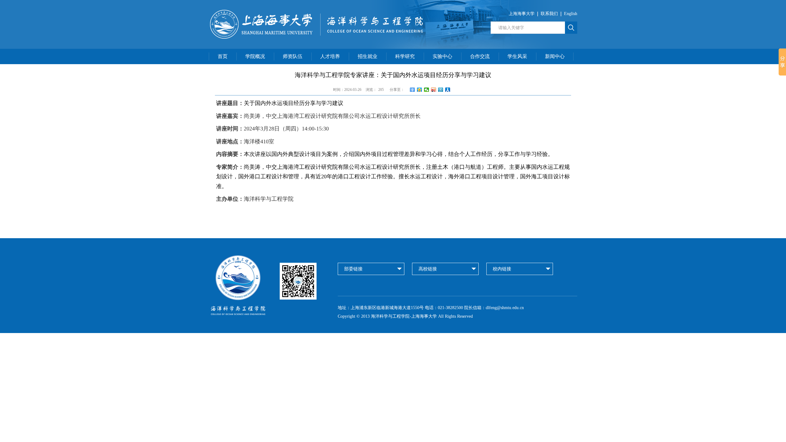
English (570, 13)
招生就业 (367, 56)
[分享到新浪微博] (433, 89)
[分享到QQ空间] (419, 89)
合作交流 (480, 56)
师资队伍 (292, 56)
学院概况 (255, 56)
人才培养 (330, 56)
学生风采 (517, 56)
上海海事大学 (522, 13)
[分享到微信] (426, 89)
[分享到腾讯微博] (440, 89)
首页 (223, 56)
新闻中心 (555, 56)
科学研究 (405, 56)
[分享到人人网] (447, 89)
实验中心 (442, 56)
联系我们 (549, 13)
